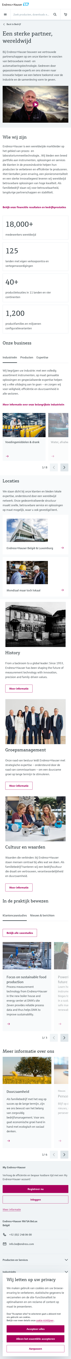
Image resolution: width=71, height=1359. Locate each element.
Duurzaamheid (18, 1091)
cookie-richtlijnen (44, 1320)
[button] (34, 207)
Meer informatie (12, 1209)
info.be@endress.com (21, 1244)
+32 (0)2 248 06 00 (20, 1234)
